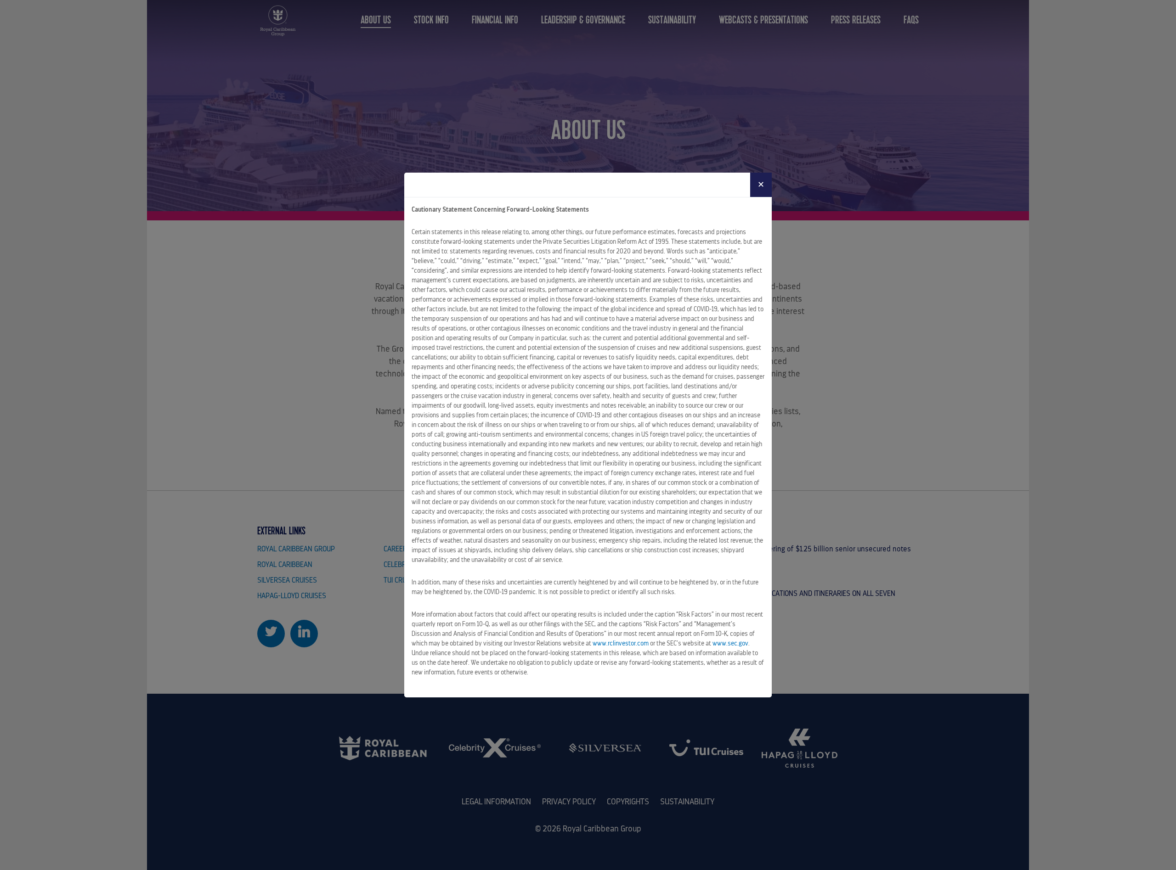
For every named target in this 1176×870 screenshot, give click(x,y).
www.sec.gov (730, 643)
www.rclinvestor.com (621, 643)
